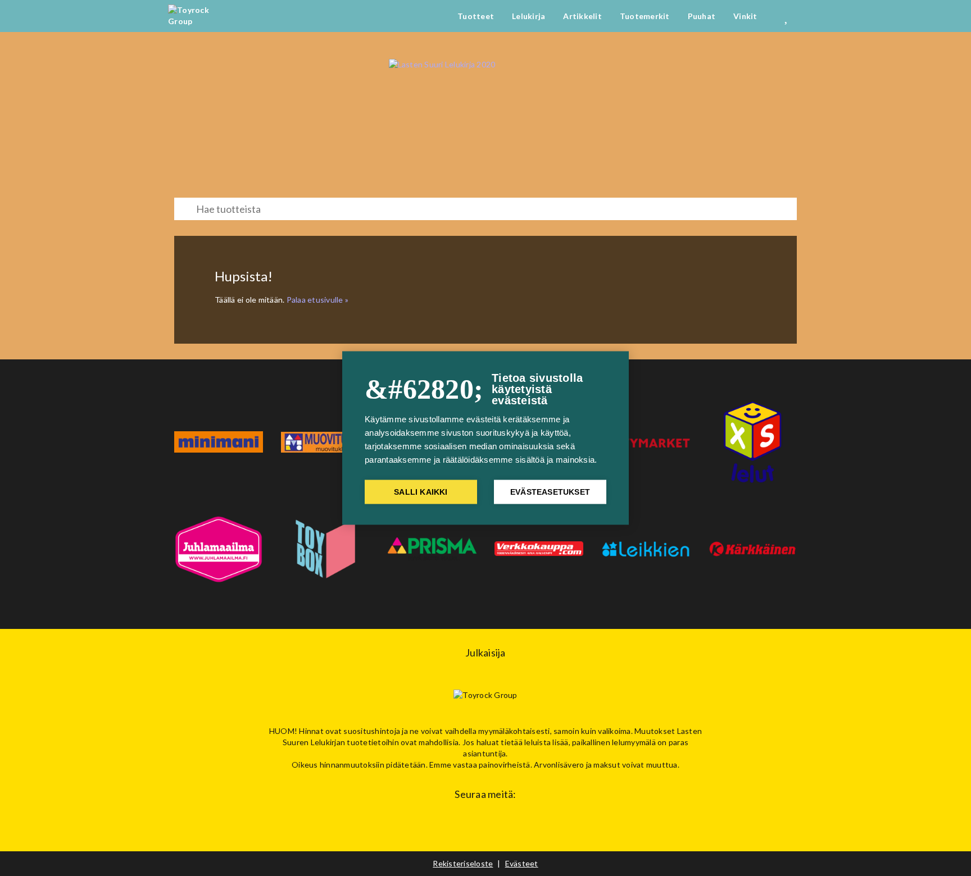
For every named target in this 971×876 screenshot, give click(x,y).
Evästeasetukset (550, 492)
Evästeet (521, 863)
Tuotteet (475, 16)
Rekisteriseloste (463, 863)
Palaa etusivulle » (318, 299)
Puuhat (702, 16)
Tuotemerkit (645, 16)
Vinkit (745, 16)
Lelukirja (528, 16)
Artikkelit (582, 16)
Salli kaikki (420, 492)
